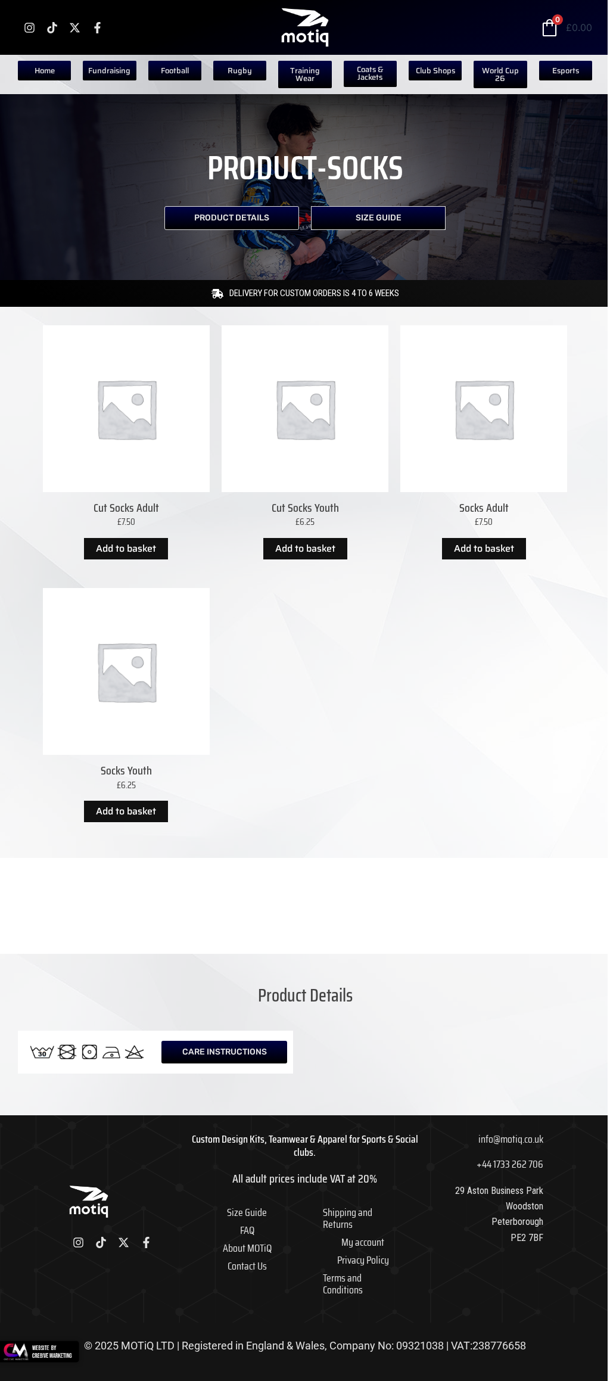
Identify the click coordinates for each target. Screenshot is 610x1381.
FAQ (247, 1230)
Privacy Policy (363, 1260)
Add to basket (126, 548)
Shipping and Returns (347, 1218)
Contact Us (247, 1266)
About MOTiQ (247, 1248)
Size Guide (247, 1212)
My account (362, 1242)
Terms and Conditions (343, 1284)
